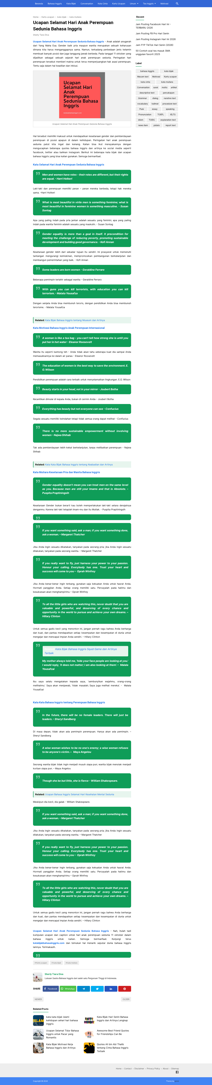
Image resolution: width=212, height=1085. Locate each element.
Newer (38, 999)
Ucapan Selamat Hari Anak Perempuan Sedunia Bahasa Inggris (68, 41)
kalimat (155, 103)
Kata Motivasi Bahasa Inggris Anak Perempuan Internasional (69, 327)
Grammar (142, 98)
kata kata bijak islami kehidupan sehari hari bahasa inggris (62, 1020)
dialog (155, 98)
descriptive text (147, 92)
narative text (170, 98)
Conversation (87, 3)
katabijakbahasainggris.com (48, 943)
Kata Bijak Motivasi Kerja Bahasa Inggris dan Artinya (60, 1046)
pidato (157, 125)
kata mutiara (72, 963)
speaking (170, 109)
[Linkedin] (111, 989)
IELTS (173, 114)
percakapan (168, 92)
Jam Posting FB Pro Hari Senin (152, 33)
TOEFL (160, 114)
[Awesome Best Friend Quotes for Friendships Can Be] (89, 1034)
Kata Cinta (103, 3)
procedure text (170, 103)
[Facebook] (177, 1072)
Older (126, 999)
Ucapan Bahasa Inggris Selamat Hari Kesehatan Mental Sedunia (79, 794)
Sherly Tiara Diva (54, 974)
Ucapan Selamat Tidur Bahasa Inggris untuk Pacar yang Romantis (62, 1034)
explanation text (168, 120)
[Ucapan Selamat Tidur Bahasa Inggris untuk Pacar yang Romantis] (38, 1034)
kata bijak (57, 963)
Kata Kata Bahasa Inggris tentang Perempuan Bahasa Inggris (69, 702)
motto (164, 87)
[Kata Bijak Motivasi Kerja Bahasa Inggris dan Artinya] (38, 1048)
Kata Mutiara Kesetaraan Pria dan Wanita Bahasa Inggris (67, 472)
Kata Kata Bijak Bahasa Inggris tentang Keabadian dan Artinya (79, 464)
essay (154, 109)
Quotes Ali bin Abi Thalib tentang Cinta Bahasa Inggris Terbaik (112, 1048)
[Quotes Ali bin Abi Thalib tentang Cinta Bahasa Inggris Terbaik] (89, 1048)
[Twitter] (97, 989)
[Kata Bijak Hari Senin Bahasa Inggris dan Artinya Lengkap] (89, 1020)
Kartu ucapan (41, 963)
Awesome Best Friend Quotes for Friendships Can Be (113, 1032)
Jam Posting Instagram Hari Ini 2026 (156, 39)
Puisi (141, 109)
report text (171, 125)
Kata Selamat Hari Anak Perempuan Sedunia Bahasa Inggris (68, 164)
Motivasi (164, 3)
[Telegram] (83, 989)
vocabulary (142, 103)
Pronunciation (144, 114)
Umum (133, 3)
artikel (174, 87)
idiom (140, 120)
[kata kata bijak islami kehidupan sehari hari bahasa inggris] (38, 1020)
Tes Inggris (148, 3)
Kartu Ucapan (118, 3)
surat (155, 87)
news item (143, 125)
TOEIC (152, 120)
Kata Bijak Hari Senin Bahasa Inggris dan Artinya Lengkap (112, 1018)
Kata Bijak (71, 3)
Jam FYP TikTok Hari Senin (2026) (154, 44)
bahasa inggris (147, 71)
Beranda (39, 3)
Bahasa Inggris (55, 3)
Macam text (143, 76)
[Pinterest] (124, 989)
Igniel (177, 1081)
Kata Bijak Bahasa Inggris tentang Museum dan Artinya (75, 320)
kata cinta (145, 82)
